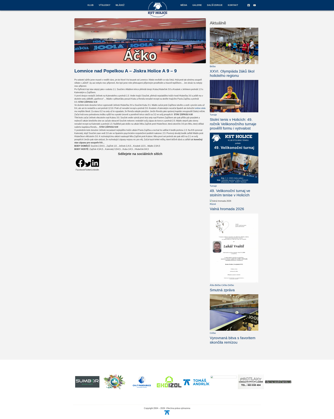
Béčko (213, 66)
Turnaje (213, 115)
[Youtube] (254, 5)
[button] (80, 164)
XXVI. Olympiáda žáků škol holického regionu (232, 73)
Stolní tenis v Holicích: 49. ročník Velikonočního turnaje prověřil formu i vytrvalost (233, 124)
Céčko (224, 285)
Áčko (212, 285)
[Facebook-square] (248, 5)
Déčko (231, 285)
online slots (200, 108)
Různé (213, 204)
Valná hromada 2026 (227, 209)
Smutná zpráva (222, 290)
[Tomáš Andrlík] (167, 412)
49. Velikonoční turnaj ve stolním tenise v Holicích (230, 193)
